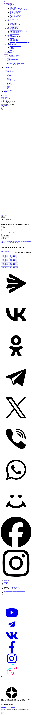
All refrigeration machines (16, 30)
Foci (11, 50)
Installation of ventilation (12, 59)
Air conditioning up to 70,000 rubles (9, 263)
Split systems (13, 7)
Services (6, 54)
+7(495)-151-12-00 (5, 98)
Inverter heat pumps (14, 26)
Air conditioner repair (12, 56)
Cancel (13, 707)
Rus (1, 108)
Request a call (4, 95)
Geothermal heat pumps (15, 24)
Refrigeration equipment (12, 28)
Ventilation (9, 35)
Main (5, 1)
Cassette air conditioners (15, 11)
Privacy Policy (7, 592)
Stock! (8, 86)
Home (2, 241)
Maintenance (10, 60)
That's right (3, 707)
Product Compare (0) (5, 251)
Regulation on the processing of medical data (14, 591)
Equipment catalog (8, 3)
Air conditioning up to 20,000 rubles (9, 256)
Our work (9, 82)
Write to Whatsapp (5, 97)
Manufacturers (10, 52)
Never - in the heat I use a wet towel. (9, 232)
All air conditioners (14, 5)
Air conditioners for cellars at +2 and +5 (19, 9)
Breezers (12, 38)
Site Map (6, 583)
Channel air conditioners (15, 13)
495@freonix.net (5, 105)
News (8, 74)
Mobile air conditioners (15, 18)
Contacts (6, 91)
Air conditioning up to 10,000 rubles (9, 255)
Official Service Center (12, 80)
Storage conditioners (14, 34)
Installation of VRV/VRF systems (14, 64)
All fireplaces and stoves (15, 46)
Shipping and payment (9, 67)
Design (8, 58)
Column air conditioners (15, 15)
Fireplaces (12, 48)
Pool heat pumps (13, 27)
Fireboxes (12, 47)
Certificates (9, 76)
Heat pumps (9, 22)
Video (8, 88)
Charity (8, 78)
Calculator (9, 75)
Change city (9, 707)
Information (9, 90)
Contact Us (6, 580)
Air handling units (14, 39)
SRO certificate (10, 84)
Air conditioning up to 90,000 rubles (9, 266)
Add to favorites (4, 215)
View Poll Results (5, 235)
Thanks (8, 87)
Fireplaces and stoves (12, 44)
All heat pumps (13, 23)
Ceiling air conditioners (15, 12)
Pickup (5, 68)
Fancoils (8, 20)
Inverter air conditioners (15, 16)
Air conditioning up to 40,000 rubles (9, 259)
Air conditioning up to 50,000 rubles (9, 260)
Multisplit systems (14, 19)
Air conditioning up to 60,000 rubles (9, 262)
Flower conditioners (14, 32)
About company (7, 70)
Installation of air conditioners (13, 55)
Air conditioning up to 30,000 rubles (9, 258)
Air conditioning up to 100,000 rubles (9, 267)
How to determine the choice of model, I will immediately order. (14, 229)
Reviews (9, 83)
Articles (8, 72)
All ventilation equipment (15, 36)
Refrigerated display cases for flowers (15, 63)
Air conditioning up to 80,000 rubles (9, 264)
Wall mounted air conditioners (17, 8)
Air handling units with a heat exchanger (19, 42)
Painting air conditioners (12, 62)
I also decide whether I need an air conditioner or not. (12, 230)
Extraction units (13, 43)
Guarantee (6, 66)
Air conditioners (10, 4)
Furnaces (12, 51)
